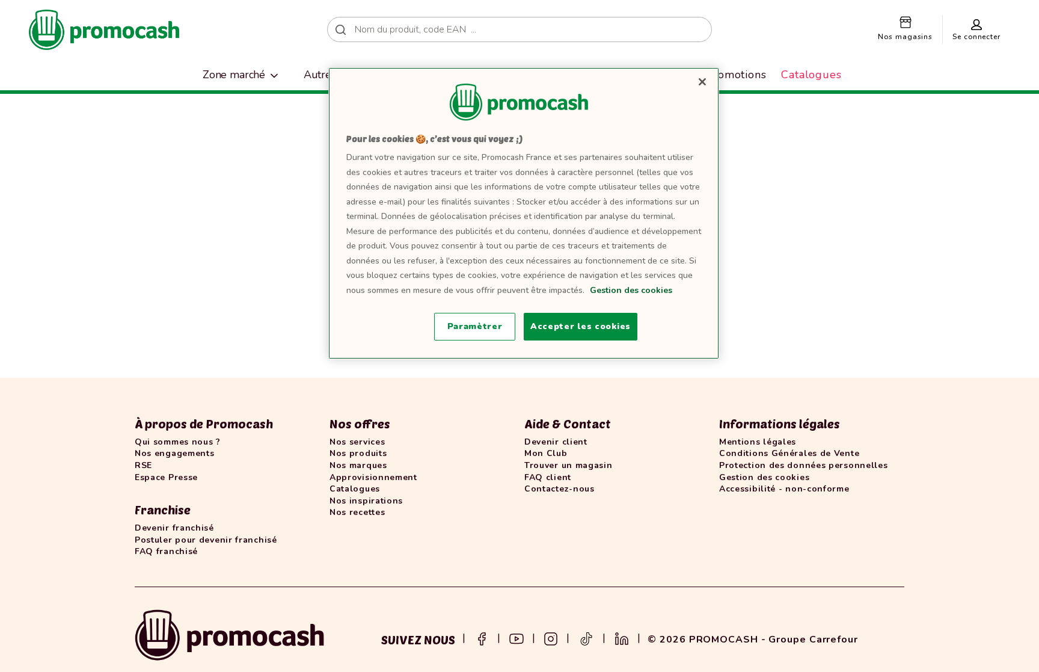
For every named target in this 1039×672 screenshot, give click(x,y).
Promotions (736, 74)
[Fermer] (702, 82)
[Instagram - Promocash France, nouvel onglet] (551, 637)
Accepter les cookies (580, 326)
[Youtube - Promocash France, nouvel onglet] (516, 637)
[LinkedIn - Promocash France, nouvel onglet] (622, 637)
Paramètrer (475, 326)
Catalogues (811, 74)
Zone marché (234, 74)
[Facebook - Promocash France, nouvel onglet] (481, 637)
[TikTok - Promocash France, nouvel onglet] (586, 637)
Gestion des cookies (631, 290)
